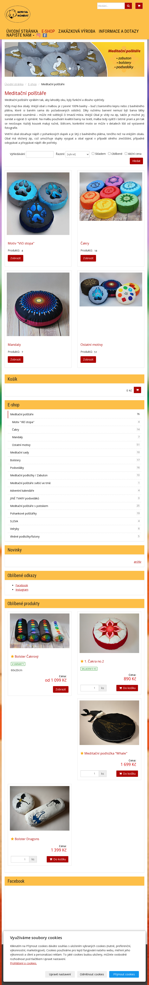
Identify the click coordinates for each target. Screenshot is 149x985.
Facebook (45, 35)
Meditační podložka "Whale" (105, 753)
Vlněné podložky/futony (74, 536)
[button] (133, 59)
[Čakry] (111, 204)
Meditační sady (74, 452)
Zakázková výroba (76, 31)
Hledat (136, 161)
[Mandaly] (38, 304)
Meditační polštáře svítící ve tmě (74, 483)
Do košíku (129, 688)
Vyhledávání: (17, 154)
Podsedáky (74, 468)
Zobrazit (15, 258)
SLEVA (74, 521)
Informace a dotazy (119, 31)
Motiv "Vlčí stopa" (21, 243)
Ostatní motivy (92, 344)
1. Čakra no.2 (94, 661)
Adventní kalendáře (74, 490)
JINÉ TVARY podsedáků (74, 498)
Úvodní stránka (22, 31)
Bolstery (74, 460)
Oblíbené (116, 154)
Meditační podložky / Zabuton (74, 475)
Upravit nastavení (60, 974)
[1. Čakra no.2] (109, 633)
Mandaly (14, 344)
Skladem (100, 154)
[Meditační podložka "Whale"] (109, 723)
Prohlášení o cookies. (23, 963)
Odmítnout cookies (92, 974)
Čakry (85, 243)
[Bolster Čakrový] (39, 631)
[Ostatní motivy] (111, 304)
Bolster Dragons (27, 839)
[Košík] (139, 6)
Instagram (38, 35)
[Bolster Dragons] (39, 808)
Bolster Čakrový (26, 656)
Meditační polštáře (74, 414)
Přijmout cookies (124, 974)
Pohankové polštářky (74, 513)
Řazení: (60, 154)
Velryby (74, 529)
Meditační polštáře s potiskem (74, 506)
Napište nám (19, 35)
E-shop (48, 31)
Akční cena (134, 154)
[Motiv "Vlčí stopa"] (38, 204)
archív (137, 561)
